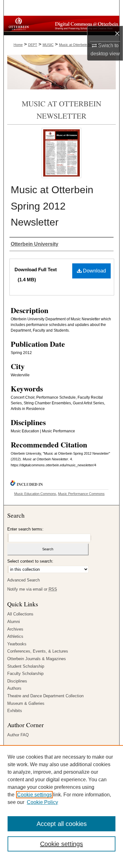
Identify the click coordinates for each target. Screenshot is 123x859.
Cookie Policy (42, 802)
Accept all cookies (62, 823)
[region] (61, 802)
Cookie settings (34, 794)
